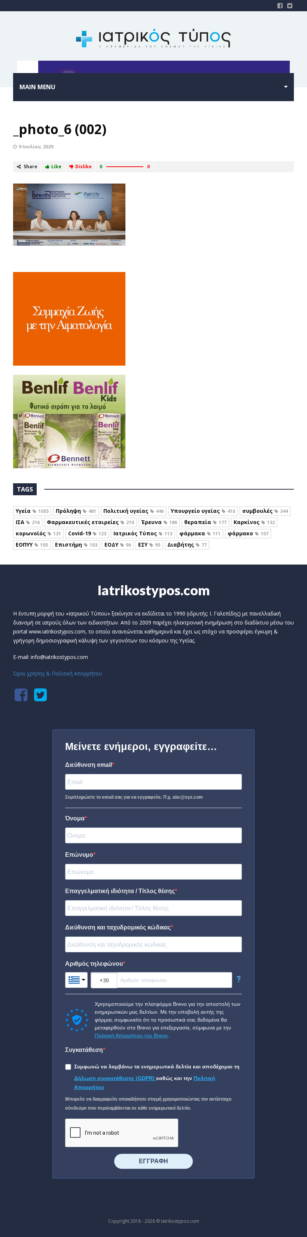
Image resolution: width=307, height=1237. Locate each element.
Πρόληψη (76, 510)
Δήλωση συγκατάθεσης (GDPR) (115, 1078)
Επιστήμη (76, 544)
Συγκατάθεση (84, 1050)
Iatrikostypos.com (153, 590)
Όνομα (75, 818)
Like (56, 166)
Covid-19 (87, 533)
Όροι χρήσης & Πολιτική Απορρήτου (57, 673)
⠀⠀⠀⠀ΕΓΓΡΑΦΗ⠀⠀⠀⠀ (153, 1161)
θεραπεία (205, 522)
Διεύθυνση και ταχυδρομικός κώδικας (118, 927)
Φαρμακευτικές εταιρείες (90, 522)
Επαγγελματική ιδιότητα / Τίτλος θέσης (120, 891)
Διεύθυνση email (88, 765)
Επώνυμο (79, 855)
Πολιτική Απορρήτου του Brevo (131, 1035)
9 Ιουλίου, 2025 (36, 146)
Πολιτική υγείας (133, 510)
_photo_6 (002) (59, 129)
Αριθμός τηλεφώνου (94, 964)
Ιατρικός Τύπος (142, 533)
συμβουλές (265, 510)
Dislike (83, 166)
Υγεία (32, 510)
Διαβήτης (187, 544)
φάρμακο (248, 533)
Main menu (37, 87)
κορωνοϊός (38, 533)
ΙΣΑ (28, 522)
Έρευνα (159, 522)
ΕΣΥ (149, 544)
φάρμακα (200, 533)
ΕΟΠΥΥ (32, 544)
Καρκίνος (254, 522)
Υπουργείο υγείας (203, 510)
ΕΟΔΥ (117, 544)
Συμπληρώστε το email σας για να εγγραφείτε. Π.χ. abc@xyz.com (134, 797)
